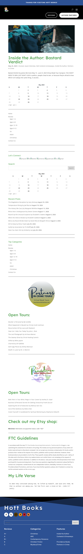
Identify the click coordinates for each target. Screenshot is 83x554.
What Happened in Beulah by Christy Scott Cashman (26, 325)
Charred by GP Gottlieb (16, 344)
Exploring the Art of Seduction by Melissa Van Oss (25, 406)
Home (10, 114)
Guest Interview (30, 66)
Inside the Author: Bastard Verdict (34, 59)
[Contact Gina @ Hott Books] (61, 159)
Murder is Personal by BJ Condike (19, 322)
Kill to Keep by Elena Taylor (17, 224)
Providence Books (63, 542)
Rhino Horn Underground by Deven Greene (23, 211)
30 (28, 102)
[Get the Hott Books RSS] (56, 159)
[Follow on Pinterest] (24, 514)
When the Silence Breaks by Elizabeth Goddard (24, 218)
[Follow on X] (11, 515)
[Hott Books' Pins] (41, 159)
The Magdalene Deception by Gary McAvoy (22, 202)
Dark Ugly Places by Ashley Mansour (20, 347)
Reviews (51, 15)
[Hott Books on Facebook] (28, 159)
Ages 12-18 (13, 125)
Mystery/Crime (35, 545)
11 (47, 93)
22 (19, 99)
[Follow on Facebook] (6, 515)
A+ (5, 534)
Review (10, 117)
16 (28, 96)
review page (31, 469)
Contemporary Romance (39, 539)
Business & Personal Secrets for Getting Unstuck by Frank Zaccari (30, 403)
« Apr (10, 105)
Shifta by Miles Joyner (15, 341)
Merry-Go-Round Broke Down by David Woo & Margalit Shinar (29, 221)
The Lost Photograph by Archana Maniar (22, 334)
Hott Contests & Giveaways (45, 66)
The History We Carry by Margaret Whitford (23, 208)
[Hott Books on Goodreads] (49, 159)
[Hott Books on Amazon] (22, 159)
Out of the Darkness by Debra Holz (20, 409)
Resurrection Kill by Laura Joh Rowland (21, 328)
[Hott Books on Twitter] (33, 159)
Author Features (69, 15)
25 (47, 99)
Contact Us (12, 141)
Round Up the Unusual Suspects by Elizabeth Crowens (26, 215)
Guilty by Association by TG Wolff (19, 227)
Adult (11, 134)
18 (47, 96)
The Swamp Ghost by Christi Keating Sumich (23, 337)
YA (11, 131)
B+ (5, 539)
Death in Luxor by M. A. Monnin (19, 350)
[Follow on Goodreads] (16, 515)
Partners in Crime (63, 545)
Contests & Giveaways (65, 536)
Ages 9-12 (13, 128)
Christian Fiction (36, 542)
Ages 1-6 (13, 119)
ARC (32, 536)
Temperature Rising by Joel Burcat (19, 205)
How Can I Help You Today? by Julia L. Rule (22, 331)
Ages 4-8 (13, 122)
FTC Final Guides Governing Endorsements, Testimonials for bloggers (45, 445)
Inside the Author (61, 66)
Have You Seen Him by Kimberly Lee (20, 230)
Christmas (13, 138)
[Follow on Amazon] (20, 514)
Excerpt (21, 66)
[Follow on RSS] (28, 514)
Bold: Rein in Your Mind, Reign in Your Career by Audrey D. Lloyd (30, 399)
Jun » (14, 105)
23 (28, 99)
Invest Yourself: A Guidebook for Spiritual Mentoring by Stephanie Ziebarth (33, 412)
